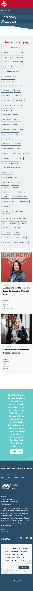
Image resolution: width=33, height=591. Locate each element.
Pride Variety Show (9, 129)
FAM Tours (28, 469)
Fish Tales (6, 62)
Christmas (24, 86)
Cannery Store (18, 52)
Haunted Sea (19, 100)
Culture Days (7, 91)
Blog (3, 469)
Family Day (6, 95)
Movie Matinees (8, 110)
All (4, 47)
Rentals (8, 469)
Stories (16, 233)
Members (5, 206)
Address (3, 496)
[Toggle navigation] (31, 4)
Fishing (20, 182)
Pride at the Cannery (10, 124)
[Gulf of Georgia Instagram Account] (27, 538)
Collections (7, 57)
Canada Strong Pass (10, 86)
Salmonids (6, 233)
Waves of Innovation (10, 177)
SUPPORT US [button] (16, 452)
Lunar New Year (8, 201)
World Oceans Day (20, 242)
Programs (13, 223)
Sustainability (7, 192)
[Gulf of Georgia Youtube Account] (31, 538)
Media (14, 469)
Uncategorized (8, 237)
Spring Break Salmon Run (11, 144)
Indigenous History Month (12, 105)
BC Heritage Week (8, 81)
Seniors (22, 129)
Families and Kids (8, 182)
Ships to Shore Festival (10, 134)
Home (3, 11)
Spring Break (7, 139)
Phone (3, 529)
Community (19, 57)
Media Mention (23, 201)
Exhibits (5, 153)
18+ (12, 67)
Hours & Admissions (12, 477)
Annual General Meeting (11, 71)
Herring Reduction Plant (11, 168)
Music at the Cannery (10, 115)
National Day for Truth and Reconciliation (13, 212)
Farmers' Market (19, 95)
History (5, 197)
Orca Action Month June (11, 120)
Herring (5, 187)
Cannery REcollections (20, 153)
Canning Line (7, 158)
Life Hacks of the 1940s (19, 197)
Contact (20, 469)
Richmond (6, 228)
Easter (18, 91)
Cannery (6, 52)
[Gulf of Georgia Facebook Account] (21, 538)
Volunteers (21, 237)
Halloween (6, 100)
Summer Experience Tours (11, 148)
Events (5, 67)
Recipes (24, 223)
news (4, 223)
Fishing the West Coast (11, 163)
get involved (21, 192)
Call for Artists (14, 47)
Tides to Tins (7, 173)
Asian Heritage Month (10, 76)
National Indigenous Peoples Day (14, 218)
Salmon (15, 187)
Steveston (17, 228)
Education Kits (18, 62)
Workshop (6, 242)
